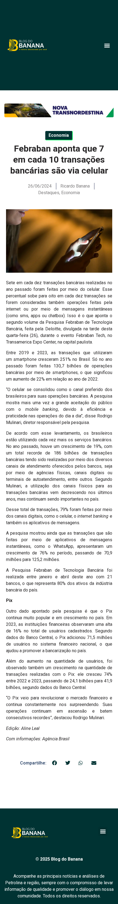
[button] (106, 45)
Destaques (48, 192)
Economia (70, 192)
